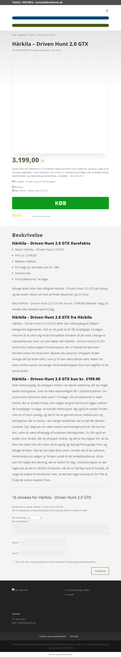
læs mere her (77, 176)
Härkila (58, 50)
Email (15, 553)
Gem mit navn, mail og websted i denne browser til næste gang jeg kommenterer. (56, 561)
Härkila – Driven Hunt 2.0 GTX (38, 303)
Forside (69, 590)
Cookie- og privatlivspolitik (52, 636)
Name (16, 542)
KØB (60, 203)
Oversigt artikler (82, 590)
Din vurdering (19, 517)
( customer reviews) (41, 216)
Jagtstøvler (23, 35)
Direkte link (23, 273)
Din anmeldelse (20, 521)
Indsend (100, 571)
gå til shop (82, 294)
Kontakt (70, 594)
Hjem (14, 35)
